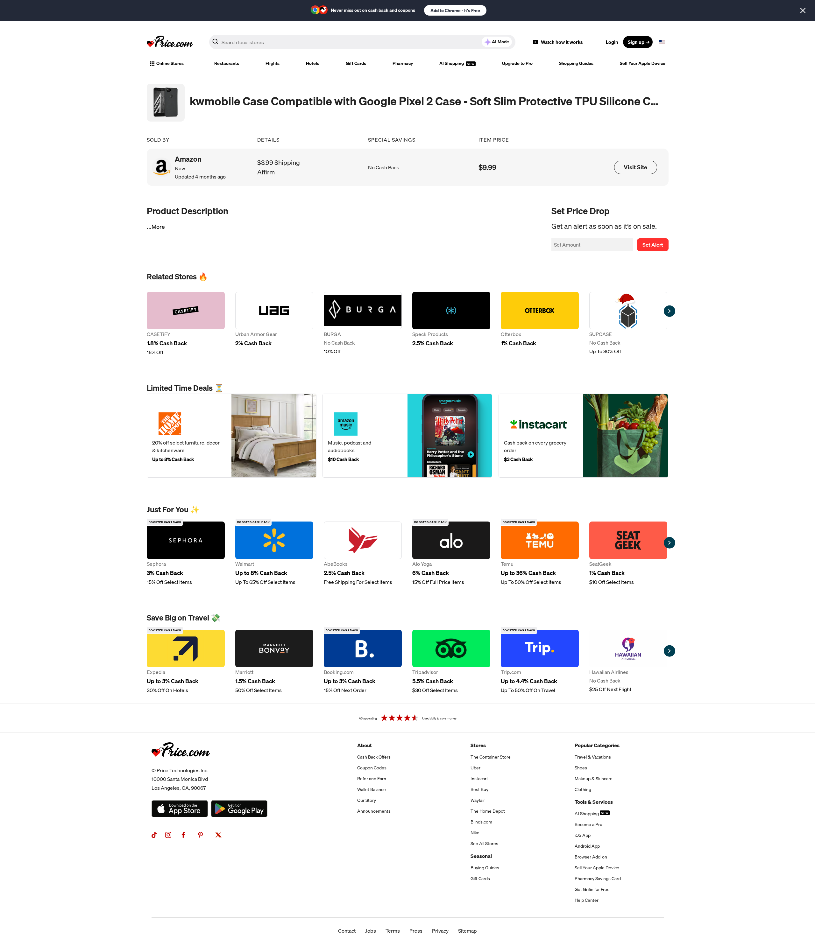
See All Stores (484, 843)
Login (612, 42)
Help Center (587, 900)
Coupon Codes (371, 767)
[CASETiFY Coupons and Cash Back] (186, 324)
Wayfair (478, 800)
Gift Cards (356, 63)
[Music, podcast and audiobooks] (407, 435)
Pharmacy (403, 63)
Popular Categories (597, 745)
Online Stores (170, 63)
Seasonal (481, 856)
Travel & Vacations (593, 756)
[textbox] (662, 42)
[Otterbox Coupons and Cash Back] (540, 324)
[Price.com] (181, 763)
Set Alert (652, 245)
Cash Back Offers (374, 756)
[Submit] (215, 43)
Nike (475, 832)
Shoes (581, 767)
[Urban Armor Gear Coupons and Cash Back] (274, 324)
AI (500, 41)
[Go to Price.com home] (170, 42)
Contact (347, 931)
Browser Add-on (591, 856)
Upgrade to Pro (517, 63)
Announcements (374, 811)
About (364, 745)
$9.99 (487, 167)
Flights (273, 63)
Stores (478, 745)
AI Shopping (452, 63)
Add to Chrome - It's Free (455, 10)
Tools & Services (594, 802)
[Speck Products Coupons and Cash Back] (451, 324)
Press (415, 931)
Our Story (366, 800)
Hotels (312, 63)
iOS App (583, 835)
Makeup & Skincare (594, 778)
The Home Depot (488, 811)
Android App (587, 846)
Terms (393, 931)
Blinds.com (481, 821)
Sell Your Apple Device (642, 63)
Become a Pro (588, 824)
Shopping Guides (576, 63)
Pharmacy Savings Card (598, 878)
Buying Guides (485, 867)
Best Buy (479, 789)
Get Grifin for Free (592, 889)
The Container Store (491, 756)
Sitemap (467, 931)
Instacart (479, 778)
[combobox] (362, 42)
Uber (475, 767)
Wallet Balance (371, 789)
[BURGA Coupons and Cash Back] (363, 324)
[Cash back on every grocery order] (583, 435)
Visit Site (635, 167)
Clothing (583, 789)
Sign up (636, 42)
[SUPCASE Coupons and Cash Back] (628, 324)
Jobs (370, 931)
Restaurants (226, 63)
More (158, 226)
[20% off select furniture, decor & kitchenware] (231, 435)
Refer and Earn (371, 778)
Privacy (440, 931)
